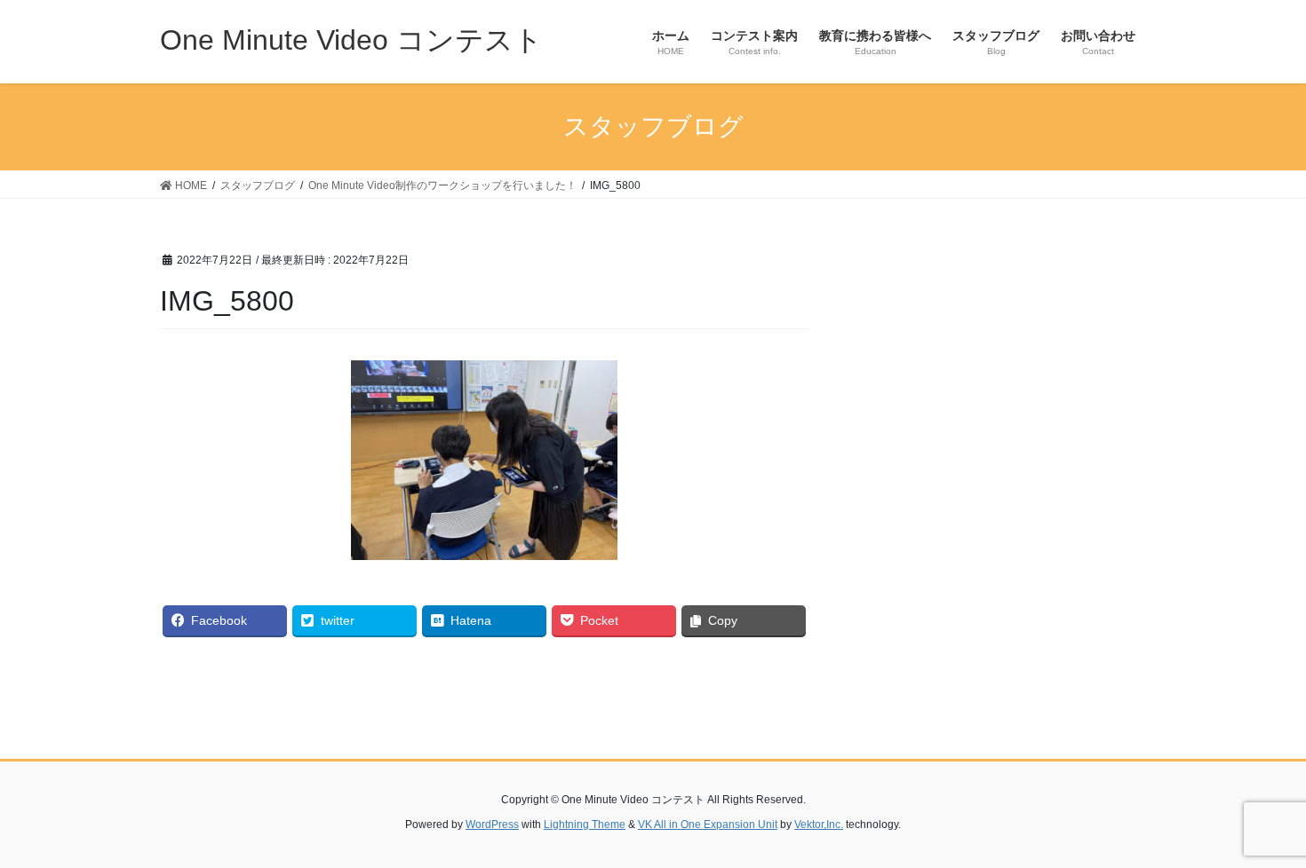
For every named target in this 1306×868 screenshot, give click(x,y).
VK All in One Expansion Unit (707, 824)
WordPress (492, 824)
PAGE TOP (1259, 826)
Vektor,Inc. (818, 824)
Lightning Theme (584, 824)
